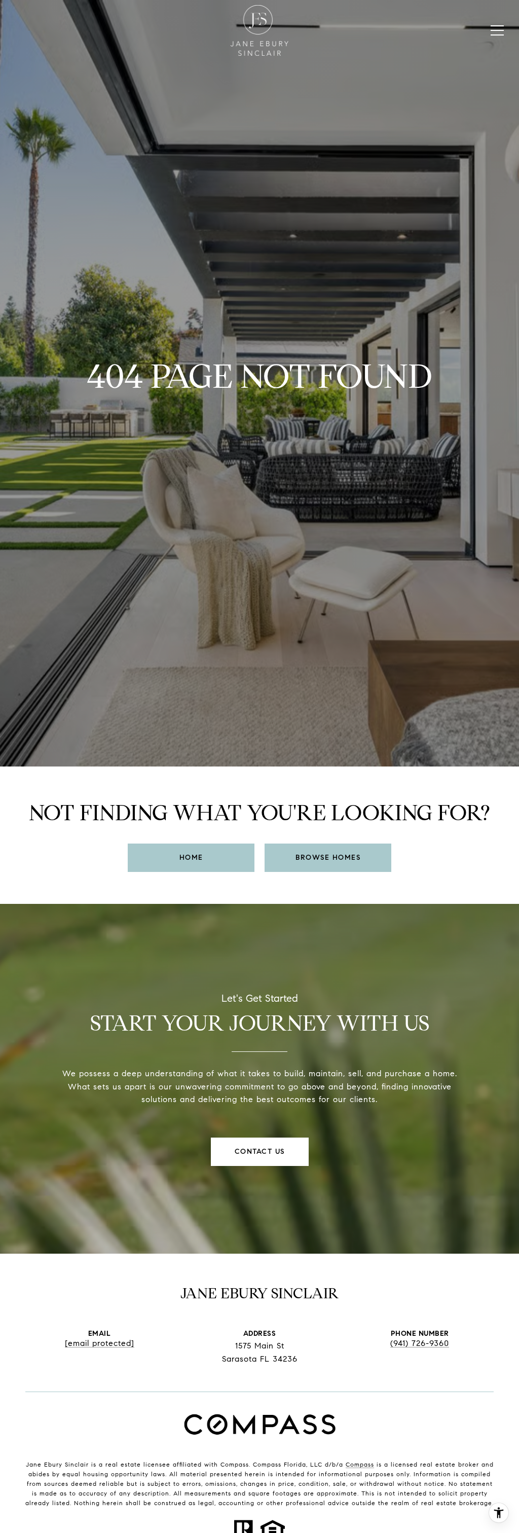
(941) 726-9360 (419, 1343)
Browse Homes (327, 857)
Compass (360, 1464)
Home (191, 857)
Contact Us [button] (260, 1151)
